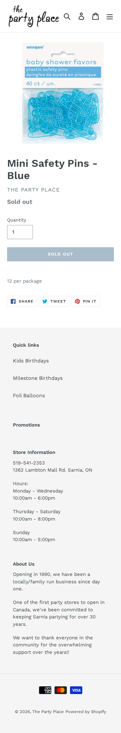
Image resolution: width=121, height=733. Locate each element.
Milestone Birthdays (38, 378)
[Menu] (110, 16)
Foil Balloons (29, 395)
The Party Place (48, 711)
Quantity (16, 219)
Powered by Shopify (86, 711)
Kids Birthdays (31, 361)
